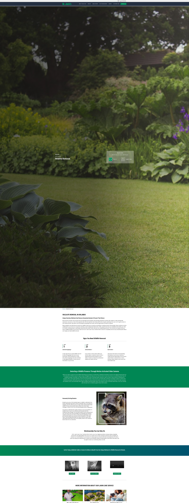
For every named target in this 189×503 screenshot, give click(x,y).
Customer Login (116, 3)
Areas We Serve (95, 3)
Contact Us (123, 3)
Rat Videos (72, 473)
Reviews (110, 3)
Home (64, 309)
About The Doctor (82, 3)
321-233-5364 (123, 1)
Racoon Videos (94, 473)
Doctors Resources (103, 3)
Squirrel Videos (117, 473)
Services (89, 3)
